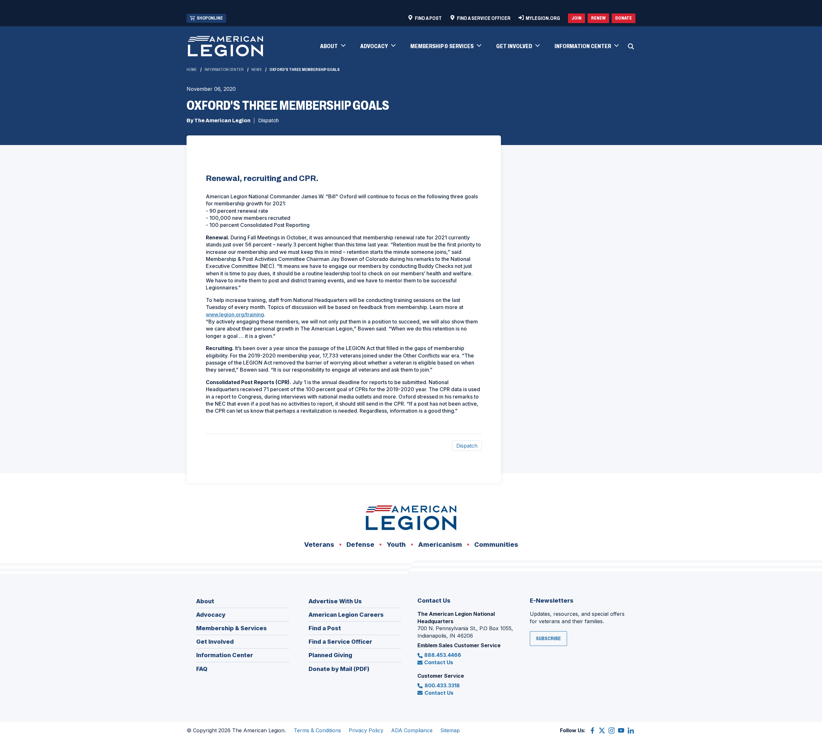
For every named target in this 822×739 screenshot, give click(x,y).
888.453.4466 (442, 655)
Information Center (224, 69)
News (256, 69)
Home (192, 69)
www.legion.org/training (235, 314)
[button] (332, 46)
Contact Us (438, 662)
